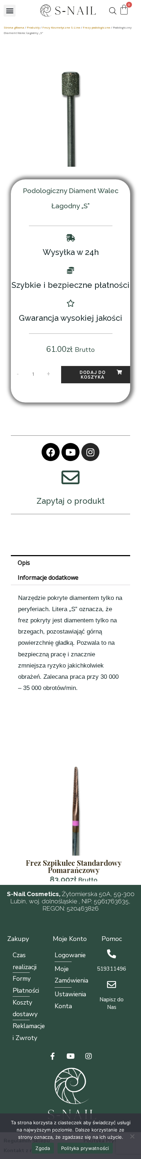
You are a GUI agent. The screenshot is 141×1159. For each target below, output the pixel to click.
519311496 (111, 968)
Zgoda (42, 1148)
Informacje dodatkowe (48, 577)
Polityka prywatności (85, 1148)
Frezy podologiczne (96, 27)
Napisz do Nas (111, 1003)
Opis (24, 563)
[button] (10, 11)
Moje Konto (70, 938)
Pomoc (112, 938)
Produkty (33, 27)
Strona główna (14, 27)
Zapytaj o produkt (70, 501)
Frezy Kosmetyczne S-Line (61, 27)
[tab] (70, 562)
